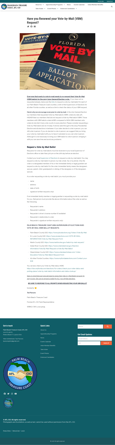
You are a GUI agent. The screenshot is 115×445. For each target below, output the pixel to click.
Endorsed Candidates (67, 8)
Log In (23, 431)
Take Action (39, 8)
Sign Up (106, 343)
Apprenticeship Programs (54, 4)
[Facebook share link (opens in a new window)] (31, 26)
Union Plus (110, 1)
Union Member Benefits (95, 4)
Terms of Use (16, 431)
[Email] (34, 26)
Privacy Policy (7, 431)
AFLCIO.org (101, 1)
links (53, 102)
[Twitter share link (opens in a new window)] (28, 26)
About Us (39, 4)
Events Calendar (79, 4)
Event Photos (51, 8)
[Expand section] (43, 4)
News (69, 4)
